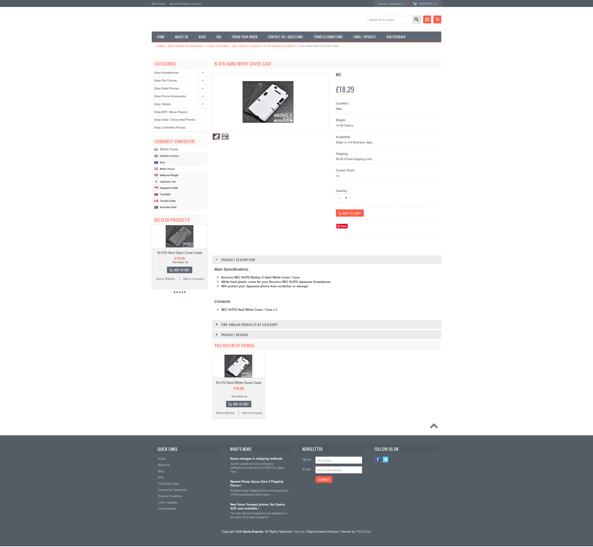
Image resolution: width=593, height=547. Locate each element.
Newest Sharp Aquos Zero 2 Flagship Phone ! (257, 483)
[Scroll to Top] (435, 427)
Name (307, 459)
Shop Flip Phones (165, 80)
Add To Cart (182, 270)
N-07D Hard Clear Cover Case (179, 252)
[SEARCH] (416, 20)
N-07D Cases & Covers (279, 46)
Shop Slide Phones (166, 88)
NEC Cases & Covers (246, 46)
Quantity (341, 190)
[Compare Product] (427, 19)
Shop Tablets (162, 104)
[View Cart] (437, 19)
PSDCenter (363, 531)
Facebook (378, 459)
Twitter (385, 459)
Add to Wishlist (165, 279)
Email (306, 469)
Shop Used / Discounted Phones (174, 119)
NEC (338, 74)
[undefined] (268, 121)
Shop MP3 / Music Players (170, 112)
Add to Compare (193, 279)
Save (344, 226)
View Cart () (428, 3)
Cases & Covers (218, 46)
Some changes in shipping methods (256, 459)
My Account (158, 3)
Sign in (173, 3)
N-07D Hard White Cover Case (238, 382)
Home (160, 46)
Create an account (190, 3)
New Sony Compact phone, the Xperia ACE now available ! (257, 506)
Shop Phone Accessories (185, 46)
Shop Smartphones (166, 72)
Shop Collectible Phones (170, 127)
